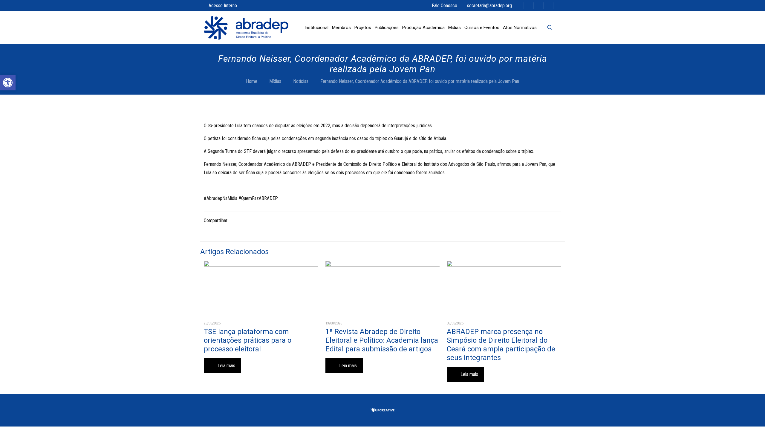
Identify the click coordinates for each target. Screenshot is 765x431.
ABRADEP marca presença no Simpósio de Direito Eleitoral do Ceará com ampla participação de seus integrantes (501, 344)
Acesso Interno (223, 5)
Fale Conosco (444, 5)
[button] (8, 82)
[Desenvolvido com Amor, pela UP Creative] (382, 410)
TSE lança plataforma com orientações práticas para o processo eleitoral (247, 340)
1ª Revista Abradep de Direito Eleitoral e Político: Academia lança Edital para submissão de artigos (381, 340)
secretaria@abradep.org (489, 5)
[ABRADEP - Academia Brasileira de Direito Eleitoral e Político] (246, 27)
